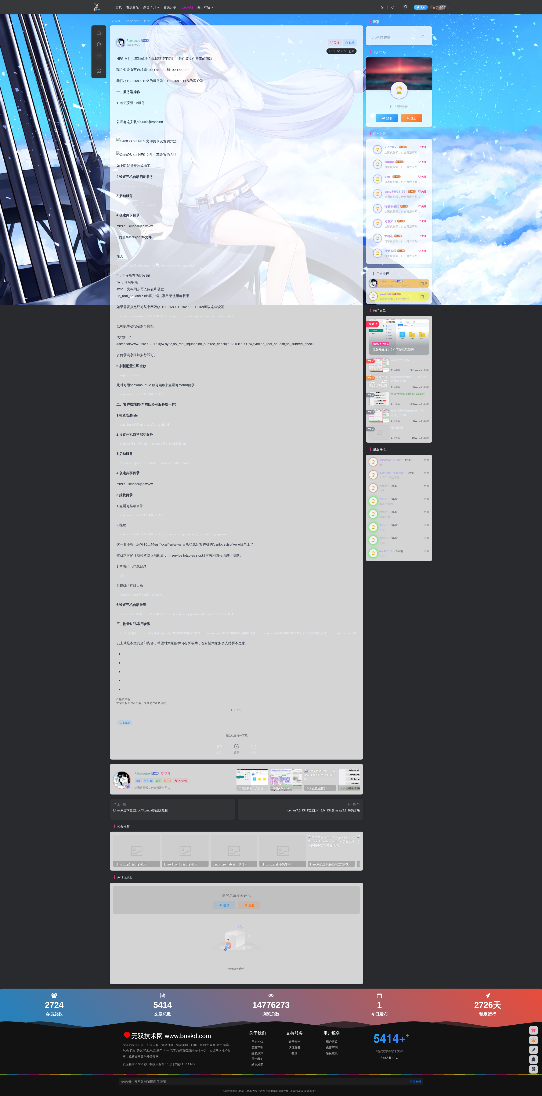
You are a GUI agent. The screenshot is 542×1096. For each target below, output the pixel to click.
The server (131, 21)
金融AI (401, 572)
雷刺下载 (384, 517)
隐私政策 (257, 1053)
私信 (352, 42)
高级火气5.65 (400, 360)
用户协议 (257, 1041)
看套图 (161, 1081)
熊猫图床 (150, 1081)
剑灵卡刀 (149, 7)
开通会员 (441, 7)
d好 (381, 465)
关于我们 (257, 1059)
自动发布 (376, 584)
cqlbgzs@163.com (390, 460)
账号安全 (294, 1041)
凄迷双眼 (390, 251)
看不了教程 (386, 504)
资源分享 (169, 7)
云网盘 (138, 1081)
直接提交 (402, 590)
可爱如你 (390, 221)
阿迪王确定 (387, 572)
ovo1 (388, 176)
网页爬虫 (388, 590)
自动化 (375, 590)
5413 (150, 780)
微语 (294, 1053)
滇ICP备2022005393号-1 (304, 1090)
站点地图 (257, 1064)
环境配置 (376, 596)
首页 (119, 7)
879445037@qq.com (391, 473)
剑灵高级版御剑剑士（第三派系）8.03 (409, 412)
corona (389, 162)
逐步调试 (391, 577)
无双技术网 (259, 1090)
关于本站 (203, 7)
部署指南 (376, 577)
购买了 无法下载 (389, 477)
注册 (251, 905)
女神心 (388, 236)
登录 (226, 905)
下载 (382, 530)
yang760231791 (395, 191)
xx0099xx (391, 147)
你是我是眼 (391, 206)
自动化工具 (409, 584)
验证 (373, 572)
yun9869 (385, 294)
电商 (414, 590)
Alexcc (383, 486)
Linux (146, 21)
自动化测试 (392, 584)
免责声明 (257, 1047)
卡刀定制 (397, 427)
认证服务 (294, 1047)
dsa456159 (386, 551)
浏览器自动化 (379, 602)
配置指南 (414, 572)
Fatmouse (133, 40)
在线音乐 (132, 7)
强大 (382, 491)
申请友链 (415, 1081)
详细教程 (405, 577)
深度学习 (405, 596)
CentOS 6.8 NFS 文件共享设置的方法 (155, 31)
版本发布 (391, 596)
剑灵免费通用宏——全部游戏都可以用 (409, 379)
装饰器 (418, 577)
